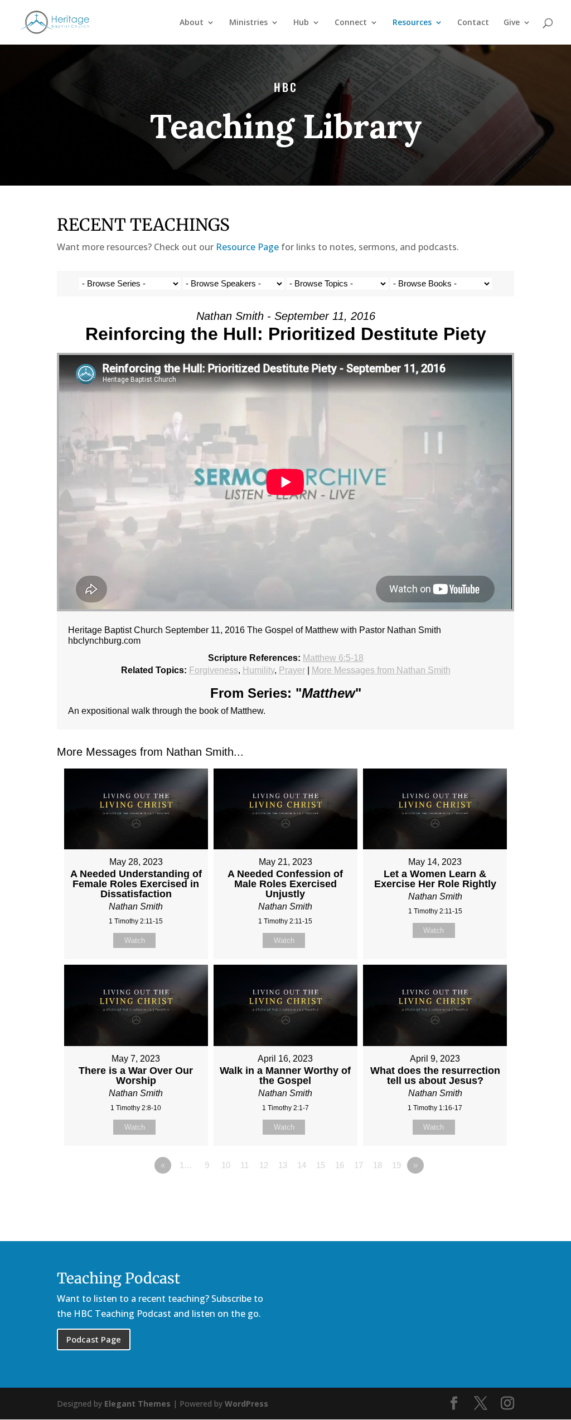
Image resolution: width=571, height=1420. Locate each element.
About (192, 22)
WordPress (246, 1403)
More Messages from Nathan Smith (381, 670)
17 (358, 1165)
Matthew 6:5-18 (333, 658)
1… (186, 1165)
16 (339, 1165)
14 (301, 1165)
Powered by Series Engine (473, 1196)
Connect (351, 22)
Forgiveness (213, 670)
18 (377, 1165)
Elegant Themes (137, 1403)
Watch (134, 940)
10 (225, 1165)
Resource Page (247, 247)
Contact (473, 22)
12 (263, 1165)
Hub (301, 22)
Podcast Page (93, 1339)
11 (244, 1165)
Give (512, 22)
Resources (412, 22)
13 (282, 1165)
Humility (258, 670)
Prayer (292, 670)
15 (320, 1165)
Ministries (248, 22)
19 (396, 1165)
